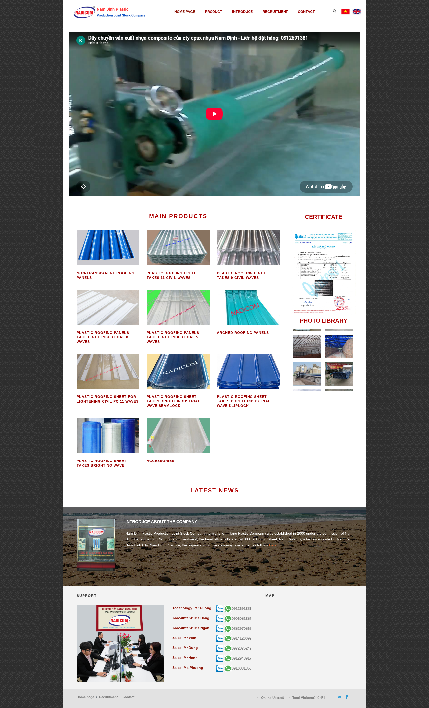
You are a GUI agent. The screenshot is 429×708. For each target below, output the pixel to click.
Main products (178, 216)
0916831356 (241, 668)
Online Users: (271, 698)
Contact (306, 12)
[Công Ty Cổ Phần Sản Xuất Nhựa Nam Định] (109, 12)
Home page (184, 12)
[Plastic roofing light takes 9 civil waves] (248, 247)
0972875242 (241, 648)
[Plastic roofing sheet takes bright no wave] (108, 435)
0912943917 (241, 658)
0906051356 (241, 618)
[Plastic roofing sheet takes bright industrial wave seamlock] (178, 371)
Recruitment (275, 12)
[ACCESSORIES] (178, 435)
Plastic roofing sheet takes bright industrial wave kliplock (244, 401)
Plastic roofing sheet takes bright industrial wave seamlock (173, 401)
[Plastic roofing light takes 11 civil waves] (178, 247)
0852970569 (241, 628)
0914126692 (241, 638)
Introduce (242, 12)
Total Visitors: (303, 698)
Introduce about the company (161, 521)
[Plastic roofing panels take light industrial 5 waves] (178, 307)
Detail (273, 545)
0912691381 (241, 608)
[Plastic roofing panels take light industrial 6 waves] (108, 307)
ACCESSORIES (160, 461)
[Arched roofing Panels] (248, 307)
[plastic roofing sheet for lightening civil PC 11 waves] (108, 371)
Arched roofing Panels (243, 333)
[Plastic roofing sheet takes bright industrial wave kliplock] (248, 371)
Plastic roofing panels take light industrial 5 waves (173, 337)
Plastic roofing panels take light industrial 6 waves (103, 337)
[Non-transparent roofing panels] (108, 247)
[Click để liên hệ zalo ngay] (219, 608)
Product (213, 12)
